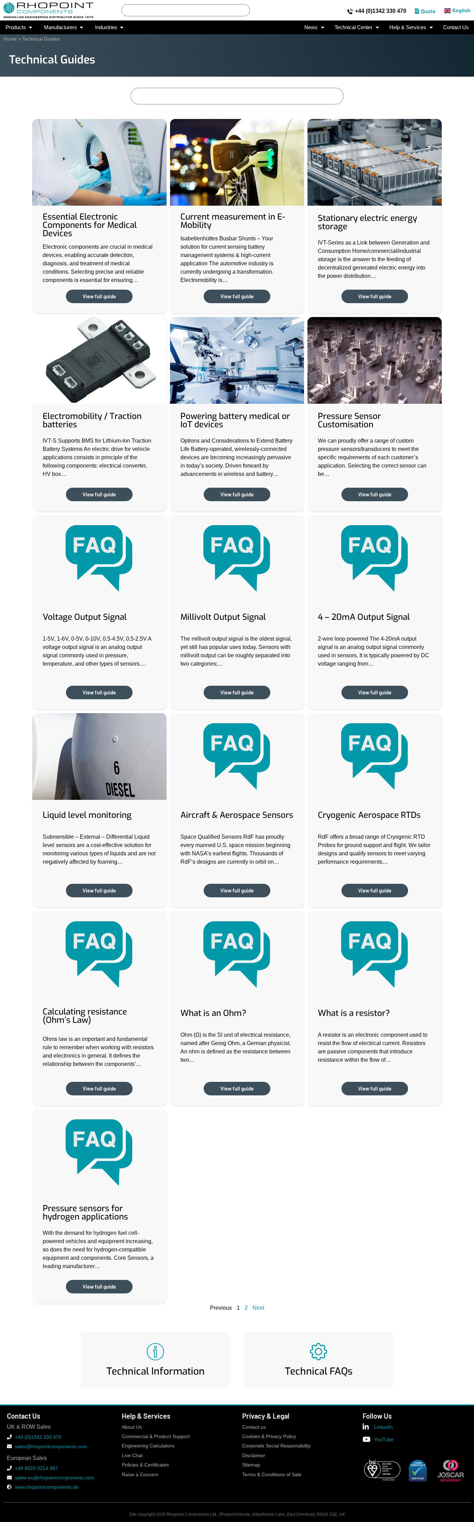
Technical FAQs (319, 1371)
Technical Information (156, 1371)
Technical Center (353, 27)
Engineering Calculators (148, 1445)
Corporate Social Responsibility (276, 1445)
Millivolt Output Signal (223, 617)
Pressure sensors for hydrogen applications (85, 1212)
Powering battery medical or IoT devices (235, 420)
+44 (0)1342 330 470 (380, 11)
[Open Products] (30, 28)
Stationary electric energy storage (367, 222)
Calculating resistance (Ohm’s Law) (85, 1016)
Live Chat (132, 1455)
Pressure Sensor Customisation (349, 420)
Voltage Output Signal (85, 617)
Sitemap (251, 1465)
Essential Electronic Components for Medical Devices (90, 225)
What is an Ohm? (213, 1013)
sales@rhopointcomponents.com (51, 1446)
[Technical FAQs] (318, 1351)
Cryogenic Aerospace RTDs (369, 815)
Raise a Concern (140, 1474)
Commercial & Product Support (156, 1436)
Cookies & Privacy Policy (269, 1436)
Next (258, 1308)
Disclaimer (253, 1455)
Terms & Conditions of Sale (272, 1474)
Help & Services (407, 27)
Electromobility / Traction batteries (92, 420)
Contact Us (456, 27)
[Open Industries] (121, 28)
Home (10, 39)
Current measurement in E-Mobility (232, 221)
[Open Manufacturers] (81, 28)
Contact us (254, 1427)
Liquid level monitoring (87, 815)
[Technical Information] (155, 1351)
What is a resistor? (354, 1013)
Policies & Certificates (145, 1465)
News (311, 27)
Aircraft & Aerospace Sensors (236, 815)
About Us (132, 1427)
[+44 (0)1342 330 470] (350, 11)
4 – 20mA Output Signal (364, 617)
